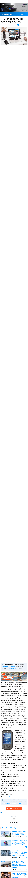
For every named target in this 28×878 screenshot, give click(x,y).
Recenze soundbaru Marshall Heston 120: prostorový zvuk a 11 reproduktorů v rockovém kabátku (19, 864)
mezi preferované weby (8, 666)
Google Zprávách (12, 668)
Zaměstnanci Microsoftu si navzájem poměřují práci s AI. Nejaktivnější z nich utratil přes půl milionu (19, 843)
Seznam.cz (5, 670)
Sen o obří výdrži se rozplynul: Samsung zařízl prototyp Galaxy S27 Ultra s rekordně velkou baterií (19, 853)
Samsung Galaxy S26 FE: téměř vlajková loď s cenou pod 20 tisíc (19, 833)
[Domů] (7, 14)
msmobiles (8, 797)
